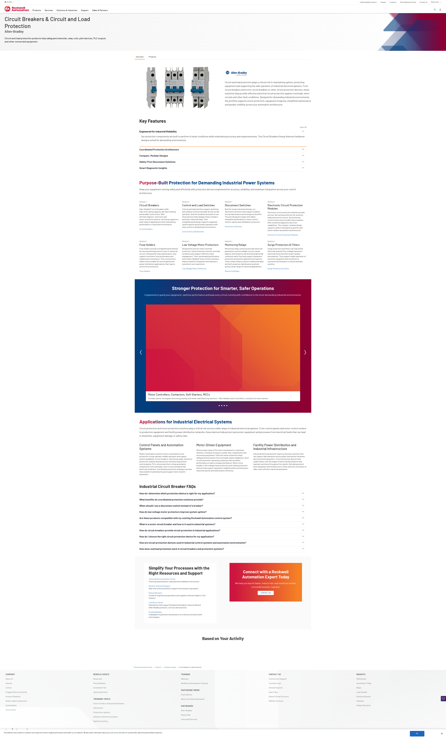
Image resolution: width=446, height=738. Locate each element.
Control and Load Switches (193, 232)
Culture (9, 688)
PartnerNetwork (155, 593)
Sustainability (11, 705)
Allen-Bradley (186, 710)
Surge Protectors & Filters (278, 269)
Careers (9, 683)
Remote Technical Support (159, 586)
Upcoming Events (100, 692)
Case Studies (361, 692)
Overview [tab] (140, 57)
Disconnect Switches (233, 227)
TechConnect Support (278, 679)
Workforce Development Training (194, 683)
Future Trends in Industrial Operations (108, 704)
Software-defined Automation (105, 717)
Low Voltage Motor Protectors (194, 269)
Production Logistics (101, 712)
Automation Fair (99, 688)
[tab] (219, 405)
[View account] (440, 10)
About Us (9, 679)
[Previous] (140, 353)
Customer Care (275, 683)
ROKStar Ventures (276, 701)
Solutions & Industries (67, 10)
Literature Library (156, 602)
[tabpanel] (223, 358)
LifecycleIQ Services (189, 719)
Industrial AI (98, 708)
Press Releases (99, 683)
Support (85, 10)
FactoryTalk (185, 715)
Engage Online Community (16, 692)
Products (37, 10)
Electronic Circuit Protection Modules (283, 235)
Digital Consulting (100, 721)
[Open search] (435, 10)
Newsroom (97, 679)
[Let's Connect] (443, 698)
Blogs (358, 688)
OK (417, 733)
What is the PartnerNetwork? (193, 699)
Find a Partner (186, 695)
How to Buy (273, 692)
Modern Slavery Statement (16, 701)
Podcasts (360, 701)
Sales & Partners (100, 10)
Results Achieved (363, 697)
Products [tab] (152, 57)
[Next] (305, 353)
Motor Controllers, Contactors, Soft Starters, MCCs (166, 306)
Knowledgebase (155, 612)
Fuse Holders (144, 271)
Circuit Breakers (146, 229)
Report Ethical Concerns (279, 697)
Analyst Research (363, 705)
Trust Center (11, 710)
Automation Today (363, 683)
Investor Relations (13, 697)
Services (49, 10)
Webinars (185, 679)
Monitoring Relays (232, 271)
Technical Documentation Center (162, 579)
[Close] (442, 733)
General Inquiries (276, 688)
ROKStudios (361, 679)
